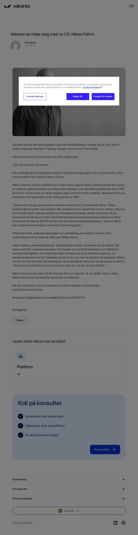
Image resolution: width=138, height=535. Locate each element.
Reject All (77, 96)
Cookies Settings (34, 96)
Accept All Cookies (103, 96)
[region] (69, 91)
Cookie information (91, 87)
